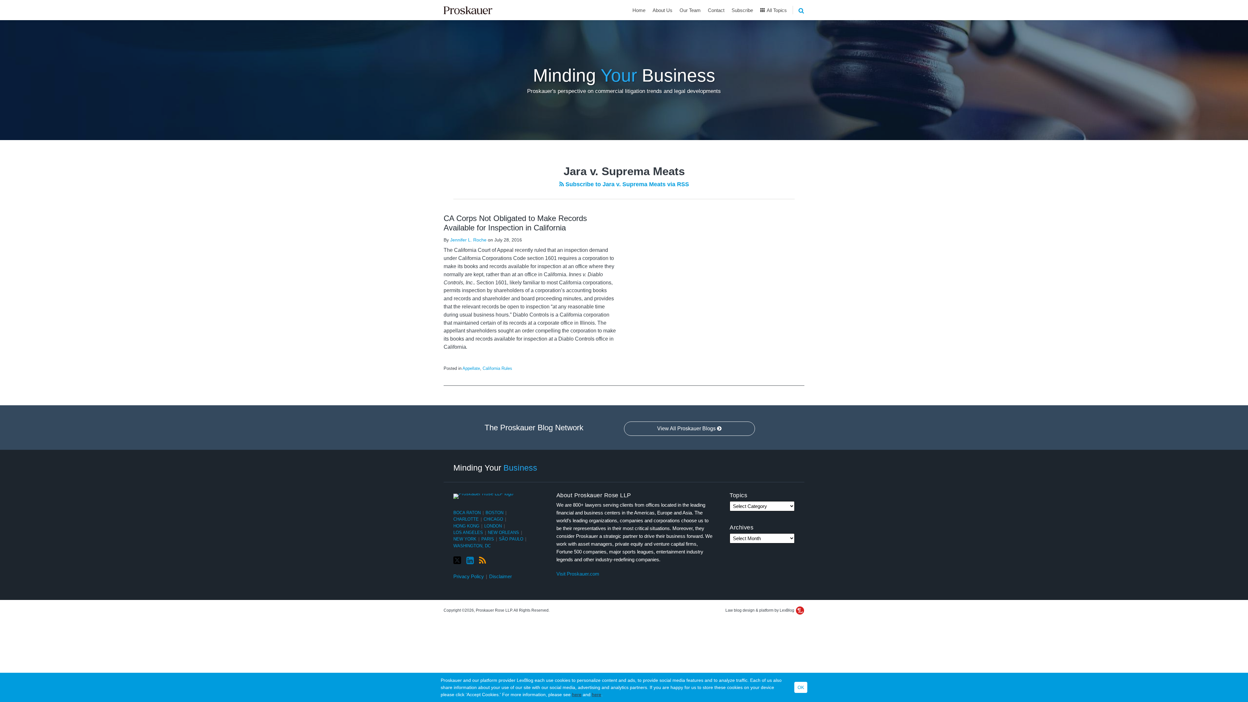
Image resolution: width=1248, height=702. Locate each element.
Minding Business (624, 75)
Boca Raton (467, 512)
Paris (487, 539)
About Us (662, 10)
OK (801, 687)
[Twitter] (457, 560)
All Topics (776, 10)
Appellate (471, 368)
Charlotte (466, 519)
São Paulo (511, 539)
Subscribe (742, 10)
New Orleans (503, 532)
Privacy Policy (468, 576)
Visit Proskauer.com (577, 574)
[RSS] (482, 560)
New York (464, 539)
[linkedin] (470, 560)
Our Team (690, 10)
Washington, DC (472, 545)
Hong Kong (466, 526)
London (493, 526)
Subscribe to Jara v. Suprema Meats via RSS (626, 184)
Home (638, 10)
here (576, 694)
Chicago (493, 519)
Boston (494, 512)
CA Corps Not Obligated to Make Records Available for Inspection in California (515, 223)
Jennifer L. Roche (468, 239)
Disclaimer (500, 576)
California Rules (497, 368)
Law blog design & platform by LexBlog (760, 610)
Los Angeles (468, 532)
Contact (716, 10)
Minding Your (495, 467)
